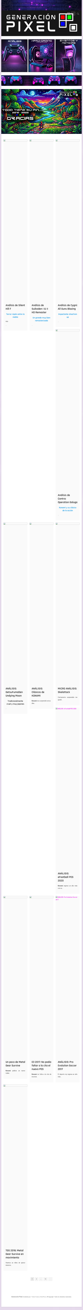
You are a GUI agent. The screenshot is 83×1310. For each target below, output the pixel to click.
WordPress (43, 1297)
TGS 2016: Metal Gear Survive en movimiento (15, 1254)
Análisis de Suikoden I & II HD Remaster (40, 309)
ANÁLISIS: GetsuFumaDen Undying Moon (14, 692)
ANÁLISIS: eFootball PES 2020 (65, 877)
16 (46, 1279)
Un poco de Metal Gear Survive (15, 1063)
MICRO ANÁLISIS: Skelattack (67, 690)
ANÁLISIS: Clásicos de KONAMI (38, 692)
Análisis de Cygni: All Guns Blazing (67, 307)
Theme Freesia (35, 1297)
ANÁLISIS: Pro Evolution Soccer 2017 (67, 1065)
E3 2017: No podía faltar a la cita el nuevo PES (41, 1065)
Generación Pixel (16, 1297)
